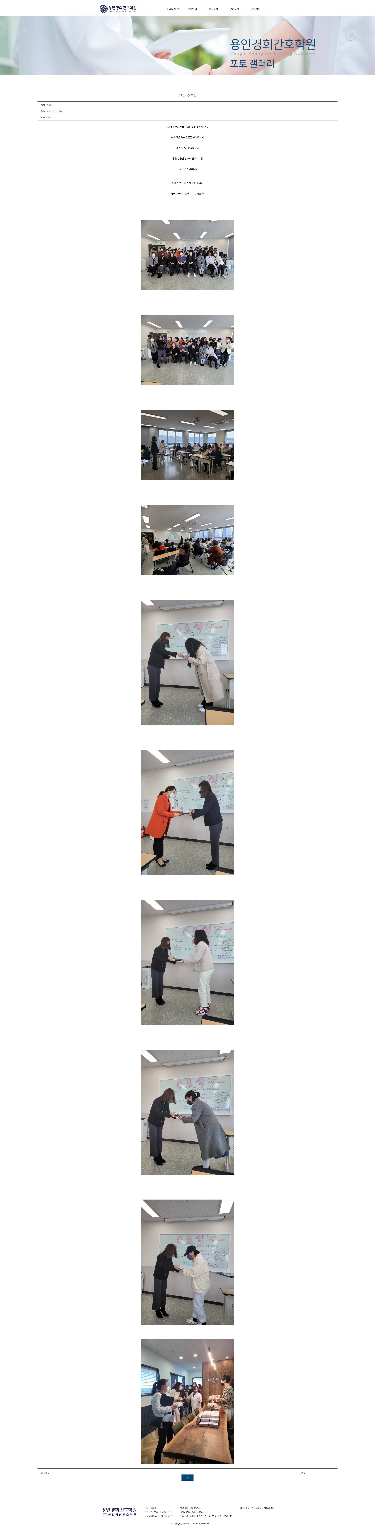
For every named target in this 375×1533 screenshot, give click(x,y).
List (187, 1477)
